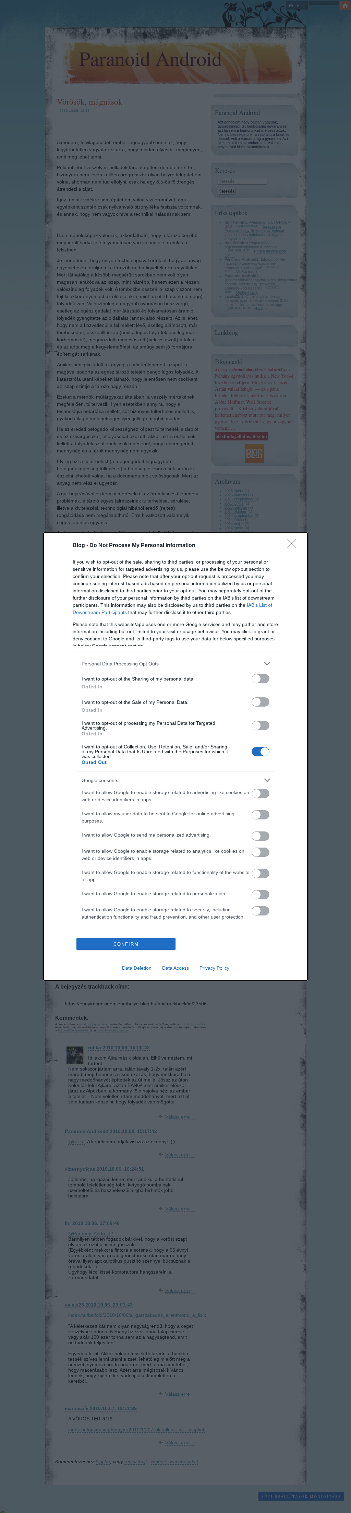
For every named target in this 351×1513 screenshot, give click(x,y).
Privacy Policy (214, 968)
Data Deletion (137, 968)
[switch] (260, 678)
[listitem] (175, 663)
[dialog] (175, 756)
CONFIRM (126, 944)
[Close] (294, 545)
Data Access (175, 968)
